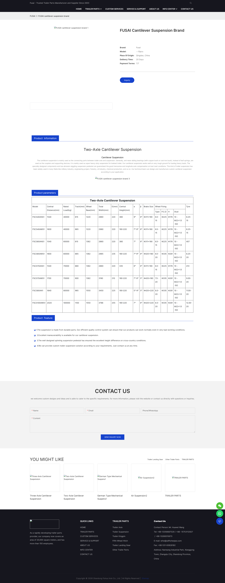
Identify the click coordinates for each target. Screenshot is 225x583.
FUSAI (32, 16)
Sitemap (145, 578)
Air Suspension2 (139, 495)
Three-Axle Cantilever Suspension (41, 497)
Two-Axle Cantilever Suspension (74, 497)
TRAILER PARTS (188, 459)
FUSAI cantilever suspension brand (53, 16)
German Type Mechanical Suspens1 (110, 497)
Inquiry (127, 80)
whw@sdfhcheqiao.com (171, 541)
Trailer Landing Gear (155, 459)
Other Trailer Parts (172, 459)
